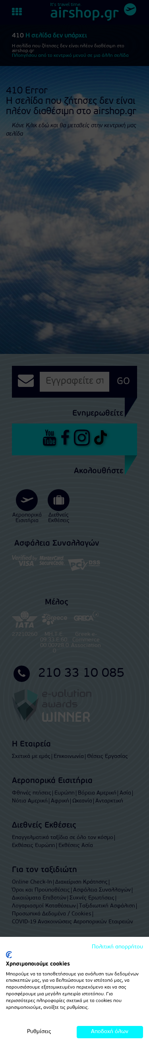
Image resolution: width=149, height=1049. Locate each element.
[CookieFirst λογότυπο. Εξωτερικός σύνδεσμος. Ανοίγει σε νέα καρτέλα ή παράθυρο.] (9, 954)
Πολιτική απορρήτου (117, 947)
